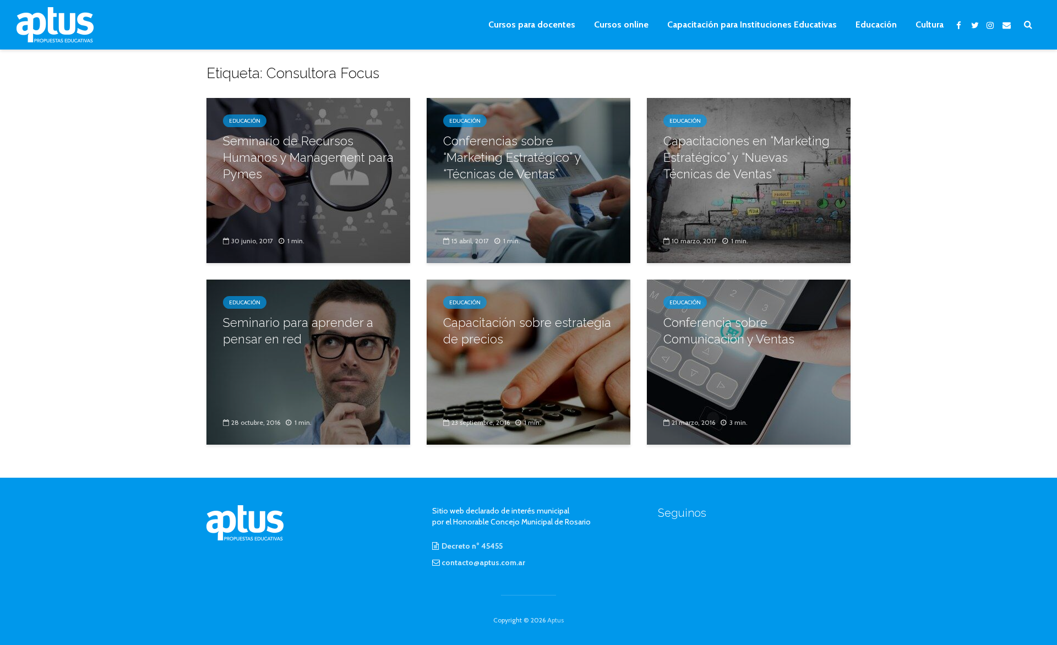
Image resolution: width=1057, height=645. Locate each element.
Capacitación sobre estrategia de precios (527, 330)
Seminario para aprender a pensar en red (298, 330)
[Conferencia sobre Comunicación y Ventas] (749, 361)
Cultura (930, 24)
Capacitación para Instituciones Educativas (752, 24)
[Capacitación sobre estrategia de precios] (528, 361)
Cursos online (621, 24)
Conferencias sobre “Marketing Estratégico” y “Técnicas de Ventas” (512, 157)
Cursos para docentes (531, 24)
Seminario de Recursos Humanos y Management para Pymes (308, 157)
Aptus (555, 620)
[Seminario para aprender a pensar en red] (308, 361)
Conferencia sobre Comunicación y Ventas (728, 330)
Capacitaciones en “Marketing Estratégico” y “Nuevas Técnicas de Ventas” (746, 157)
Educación (876, 24)
